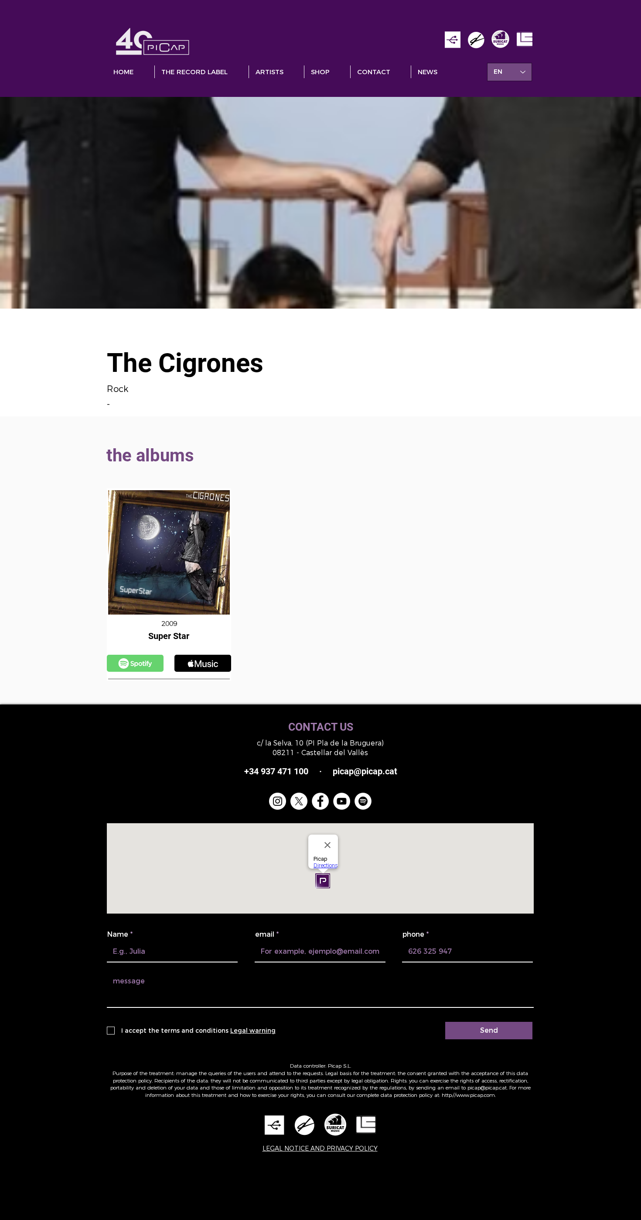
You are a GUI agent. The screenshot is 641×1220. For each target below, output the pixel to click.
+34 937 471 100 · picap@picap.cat (320, 771)
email (264, 934)
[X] (298, 801)
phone (413, 934)
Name (117, 934)
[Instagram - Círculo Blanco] (277, 801)
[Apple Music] (135, 663)
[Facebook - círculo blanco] (320, 801)
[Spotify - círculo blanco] (363, 801)
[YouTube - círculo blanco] (341, 801)
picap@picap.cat (487, 1087)
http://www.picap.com (468, 1095)
